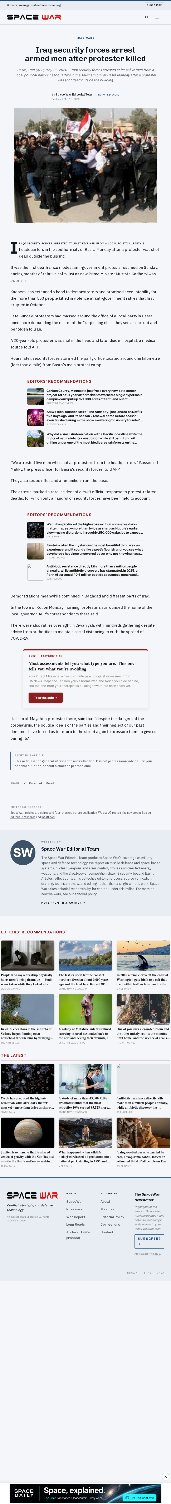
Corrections (110, 1224)
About (105, 1201)
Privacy (131, 1272)
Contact (107, 1232)
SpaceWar (74, 1201)
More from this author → (63, 902)
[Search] (146, 17)
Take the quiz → (45, 697)
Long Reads (75, 1224)
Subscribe (154, 5)
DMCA (160, 1272)
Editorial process (108, 94)
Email (50, 783)
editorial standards (22, 817)
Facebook (36, 783)
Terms (147, 1272)
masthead (48, 817)
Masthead (109, 1209)
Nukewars (74, 1209)
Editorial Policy (112, 1217)
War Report (75, 1217)
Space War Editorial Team (74, 94)
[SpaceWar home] (34, 17)
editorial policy (86, 894)
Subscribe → (149, 1241)
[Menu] (157, 17)
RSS (157, 1253)
